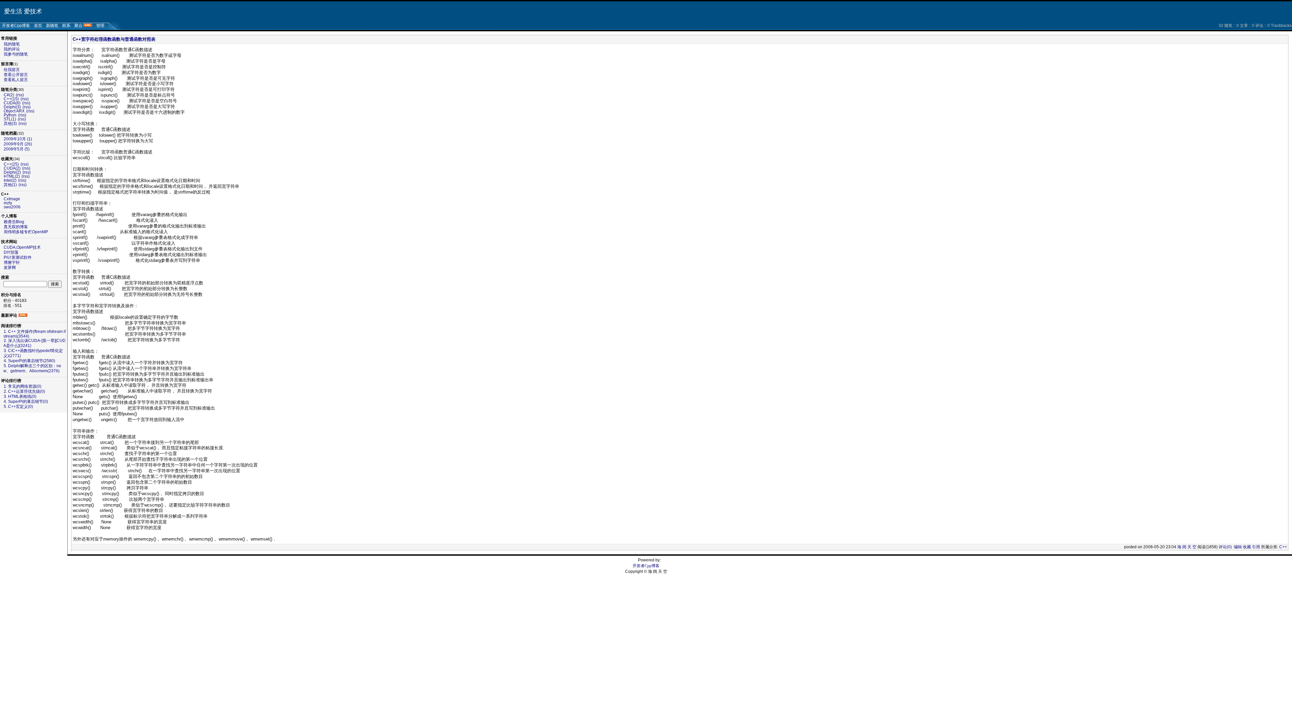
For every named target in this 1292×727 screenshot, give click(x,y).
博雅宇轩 (12, 263)
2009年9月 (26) (18, 144)
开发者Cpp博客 (16, 25)
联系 (66, 25)
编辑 (1238, 547)
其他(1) (10, 185)
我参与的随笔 (16, 54)
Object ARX (14, 111)
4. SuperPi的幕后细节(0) (26, 402)
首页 (38, 25)
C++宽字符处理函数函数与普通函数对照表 (114, 39)
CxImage (12, 199)
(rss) (20, 95)
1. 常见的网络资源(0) (22, 386)
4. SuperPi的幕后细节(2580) (29, 361)
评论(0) (1225, 547)
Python (10, 115)
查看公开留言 (16, 75)
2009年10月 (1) (18, 139)
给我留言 (12, 70)
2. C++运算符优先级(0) (24, 391)
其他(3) (10, 124)
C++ (1283, 547)
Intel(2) (10, 180)
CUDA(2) (12, 168)
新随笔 (52, 25)
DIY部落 (11, 252)
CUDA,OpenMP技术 (22, 247)
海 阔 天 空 (1186, 547)
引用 (1256, 547)
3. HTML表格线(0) (20, 396)
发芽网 (10, 268)
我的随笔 (12, 44)
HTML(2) (12, 176)
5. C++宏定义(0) (18, 407)
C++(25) (11, 164)
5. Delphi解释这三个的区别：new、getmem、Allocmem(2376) (32, 368)
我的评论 (12, 49)
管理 (100, 25)
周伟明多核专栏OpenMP (26, 232)
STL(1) (10, 119)
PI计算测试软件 (18, 257)
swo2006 (12, 207)
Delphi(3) (12, 107)
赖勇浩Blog (14, 222)
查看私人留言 (16, 80)
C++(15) (11, 99)
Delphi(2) (12, 172)
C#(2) (9, 95)
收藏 (1247, 547)
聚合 (78, 25)
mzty (8, 203)
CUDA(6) (12, 103)
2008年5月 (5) (17, 149)
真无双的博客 (16, 227)
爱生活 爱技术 (23, 11)
